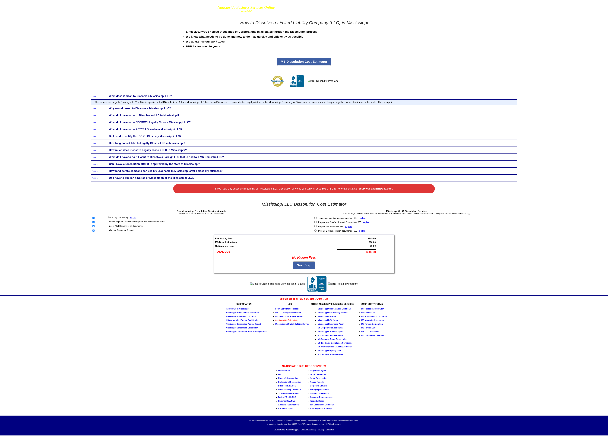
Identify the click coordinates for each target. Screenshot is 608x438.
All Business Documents (134, 8)
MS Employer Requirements (330, 354)
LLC (280, 374)
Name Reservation (318, 378)
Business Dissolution (319, 393)
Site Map (321, 430)
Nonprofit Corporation (288, 378)
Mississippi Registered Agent (331, 324)
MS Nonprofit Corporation (372, 320)
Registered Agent (318, 371)
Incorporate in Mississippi (237, 309)
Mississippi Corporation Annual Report (243, 324)
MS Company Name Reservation (332, 339)
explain (133, 217)
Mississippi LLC (368, 313)
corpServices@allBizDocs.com (293, 10)
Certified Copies (285, 408)
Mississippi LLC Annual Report (289, 316)
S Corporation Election (288, 393)
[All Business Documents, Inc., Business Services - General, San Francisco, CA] (296, 88)
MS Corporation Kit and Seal (330, 328)
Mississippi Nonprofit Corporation (241, 316)
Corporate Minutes (318, 386)
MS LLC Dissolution (370, 332)
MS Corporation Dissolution (373, 335)
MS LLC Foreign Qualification (288, 313)
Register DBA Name (287, 401)
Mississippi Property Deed (329, 350)
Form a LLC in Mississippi (286, 309)
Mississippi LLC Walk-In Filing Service (292, 324)
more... (95, 96)
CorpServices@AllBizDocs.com (373, 188)
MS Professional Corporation (374, 316)
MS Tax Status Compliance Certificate (335, 343)
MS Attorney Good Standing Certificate (335, 347)
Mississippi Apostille (327, 316)
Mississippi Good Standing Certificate (334, 309)
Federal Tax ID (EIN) (287, 397)
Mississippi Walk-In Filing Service (333, 313)
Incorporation (284, 371)
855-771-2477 (293, 6)
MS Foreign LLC (368, 328)
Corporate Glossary (308, 430)
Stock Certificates (318, 374)
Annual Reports (317, 382)
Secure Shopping (292, 430)
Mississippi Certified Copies (330, 332)
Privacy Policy (279, 430)
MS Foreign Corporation (372, 324)
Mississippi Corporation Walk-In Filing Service (246, 332)
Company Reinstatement (321, 397)
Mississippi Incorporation (372, 309)
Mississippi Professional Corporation (242, 313)
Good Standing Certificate (289, 390)
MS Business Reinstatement (330, 335)
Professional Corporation (289, 382)
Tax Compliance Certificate (322, 405)
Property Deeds (317, 401)
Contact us (330, 430)
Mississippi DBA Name (328, 320)
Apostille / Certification (288, 405)
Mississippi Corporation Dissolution (242, 328)
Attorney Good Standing (321, 408)
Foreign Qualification (319, 390)
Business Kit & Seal (287, 386)
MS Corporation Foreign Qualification (242, 320)
